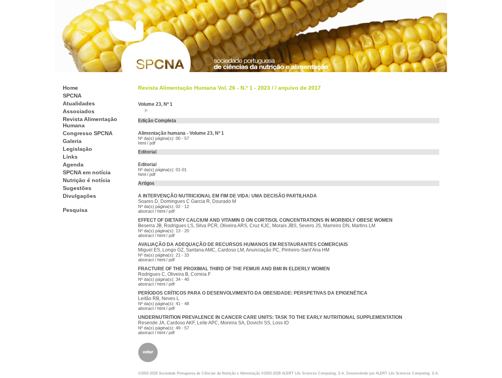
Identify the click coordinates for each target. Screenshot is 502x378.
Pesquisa (75, 210)
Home (70, 88)
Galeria (72, 141)
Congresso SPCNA (88, 133)
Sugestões (77, 188)
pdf (152, 143)
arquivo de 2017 (299, 88)
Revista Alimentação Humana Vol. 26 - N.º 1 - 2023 (204, 88)
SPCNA (72, 95)
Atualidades (79, 103)
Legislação (77, 149)
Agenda (73, 164)
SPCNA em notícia (87, 172)
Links (70, 157)
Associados (79, 111)
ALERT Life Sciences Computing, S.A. (407, 373)
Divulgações (79, 196)
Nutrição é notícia (86, 180)
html (142, 143)
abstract (146, 211)
